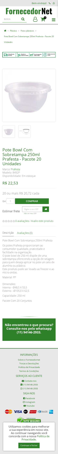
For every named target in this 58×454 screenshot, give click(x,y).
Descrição (8, 233)
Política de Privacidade (29, 367)
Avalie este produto (42, 221)
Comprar (32, 201)
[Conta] (35, 19)
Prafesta (15, 169)
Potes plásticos (27, 30)
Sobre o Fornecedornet (29, 359)
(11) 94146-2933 (30, 384)
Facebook (30, 398)
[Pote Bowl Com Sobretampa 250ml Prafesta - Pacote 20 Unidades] (29, 95)
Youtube (30, 405)
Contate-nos (30, 380)
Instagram (30, 402)
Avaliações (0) (24, 233)
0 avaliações (22, 221)
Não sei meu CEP (30, 213)
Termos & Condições (29, 371)
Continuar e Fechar (29, 445)
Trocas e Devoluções (29, 363)
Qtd (4, 201)
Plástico (13, 30)
